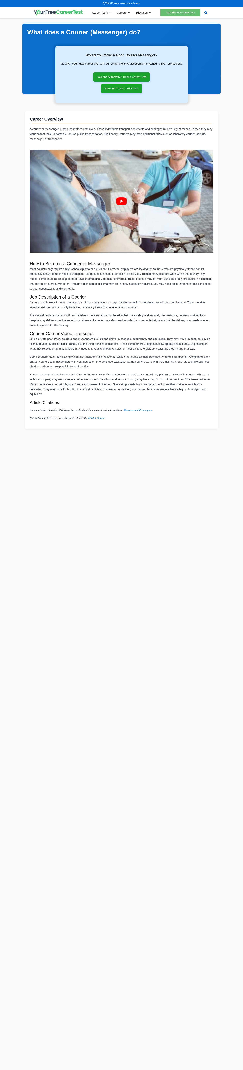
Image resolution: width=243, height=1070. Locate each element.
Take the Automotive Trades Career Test (121, 76)
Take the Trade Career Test (121, 88)
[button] (109, 12)
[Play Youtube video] (121, 201)
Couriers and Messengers (138, 410)
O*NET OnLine (96, 418)
